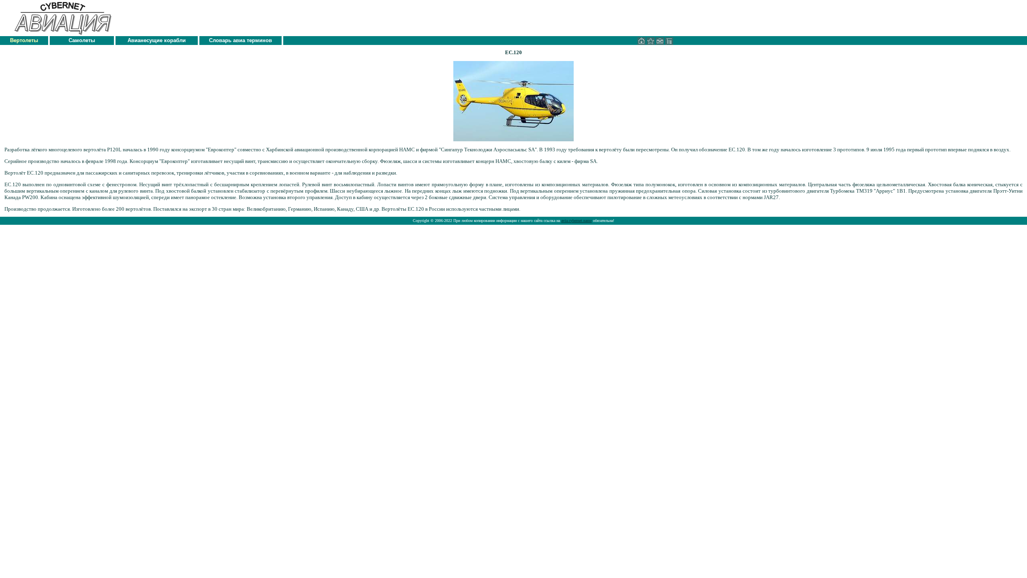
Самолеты (82, 40)
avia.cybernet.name (576, 220)
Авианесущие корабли (157, 40)
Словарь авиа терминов (240, 40)
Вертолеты (24, 40)
